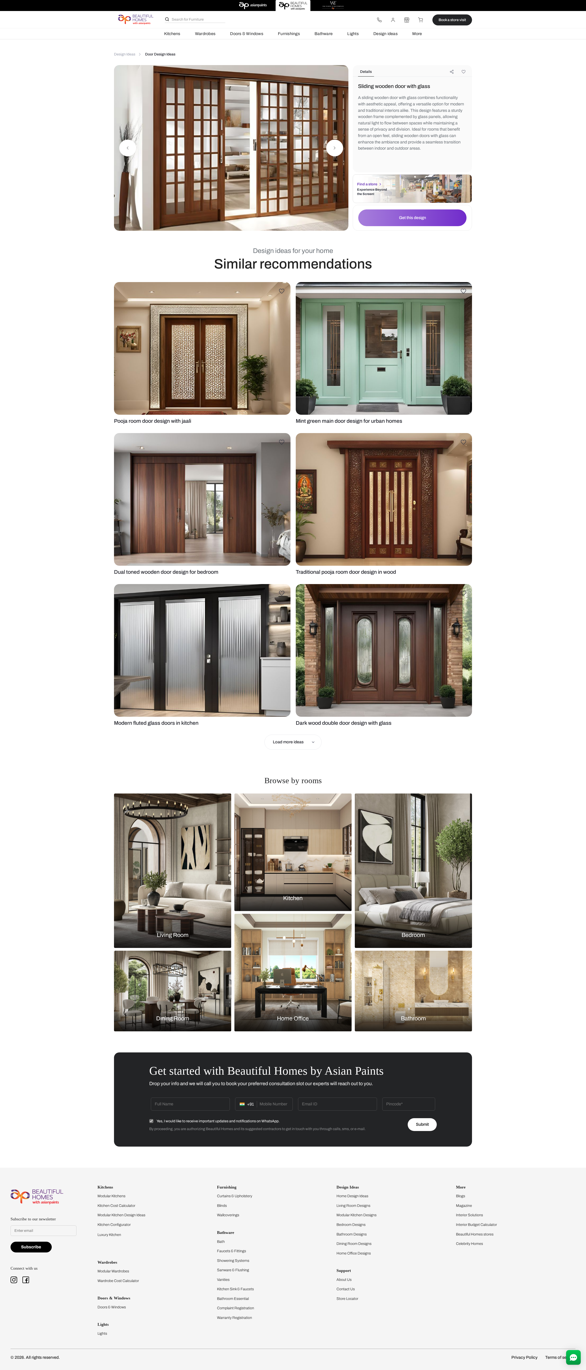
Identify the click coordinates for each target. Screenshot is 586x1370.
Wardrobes (205, 33)
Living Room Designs (353, 1206)
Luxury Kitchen (109, 1235)
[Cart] (420, 20)
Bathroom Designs (351, 1234)
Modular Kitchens (111, 1196)
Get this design (412, 217)
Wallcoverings (228, 1215)
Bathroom (413, 1018)
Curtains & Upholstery (234, 1196)
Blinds (222, 1206)
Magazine (464, 1206)
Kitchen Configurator (114, 1225)
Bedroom (413, 935)
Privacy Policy (524, 1357)
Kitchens (172, 33)
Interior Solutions (469, 1215)
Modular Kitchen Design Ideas (121, 1215)
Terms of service (560, 1357)
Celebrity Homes (469, 1244)
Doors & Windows (246, 33)
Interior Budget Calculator (476, 1225)
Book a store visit (452, 20)
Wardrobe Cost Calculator (118, 1281)
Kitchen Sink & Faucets (235, 1289)
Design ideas (385, 33)
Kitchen (293, 898)
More (417, 33)
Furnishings (289, 33)
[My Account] (393, 20)
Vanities (223, 1280)
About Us (344, 1280)
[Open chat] (573, 1357)
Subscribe (31, 1247)
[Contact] (379, 20)
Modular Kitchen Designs (356, 1215)
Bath (221, 1242)
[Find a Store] (407, 20)
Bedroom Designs (351, 1225)
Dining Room (172, 1018)
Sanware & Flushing (233, 1270)
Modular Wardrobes (113, 1271)
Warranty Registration (234, 1318)
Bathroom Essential (233, 1299)
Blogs (460, 1196)
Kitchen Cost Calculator (116, 1206)
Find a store (367, 184)
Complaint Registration (235, 1308)
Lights (352, 33)
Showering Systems (233, 1261)
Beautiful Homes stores (475, 1234)
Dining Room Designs (354, 1244)
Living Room (173, 935)
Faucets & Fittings (231, 1251)
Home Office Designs (353, 1253)
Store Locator (347, 1299)
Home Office (293, 1018)
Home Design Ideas (352, 1196)
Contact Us (345, 1289)
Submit (422, 1124)
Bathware (324, 33)
